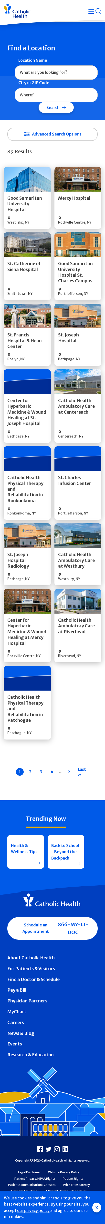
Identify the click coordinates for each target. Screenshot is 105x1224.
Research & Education (30, 1055)
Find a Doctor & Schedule (33, 979)
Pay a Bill (16, 990)
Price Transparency (76, 1185)
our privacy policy (33, 1210)
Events (14, 1044)
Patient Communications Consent (32, 1185)
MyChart (16, 1011)
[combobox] (56, 72)
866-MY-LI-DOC (73, 928)
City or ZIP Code (33, 82)
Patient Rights (73, 1178)
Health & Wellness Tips (24, 848)
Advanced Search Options (57, 134)
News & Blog (20, 1033)
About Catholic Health (31, 958)
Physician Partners (27, 1001)
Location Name (32, 60)
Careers (15, 1022)
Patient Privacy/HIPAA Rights (34, 1178)
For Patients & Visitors (31, 968)
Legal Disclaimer (29, 1172)
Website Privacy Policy (64, 1172)
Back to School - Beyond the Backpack (65, 852)
